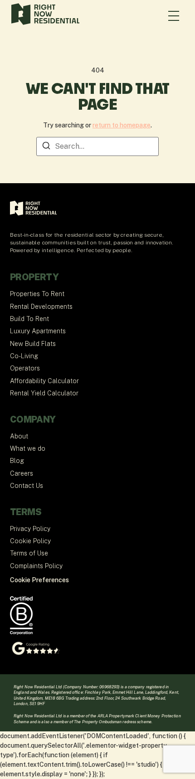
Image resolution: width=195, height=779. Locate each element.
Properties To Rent (37, 293)
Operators (25, 368)
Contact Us (26, 485)
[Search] (46, 147)
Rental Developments (41, 306)
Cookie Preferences (39, 580)
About (19, 436)
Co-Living (24, 356)
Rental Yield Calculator (44, 393)
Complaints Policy (36, 566)
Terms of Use (29, 553)
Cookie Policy (30, 541)
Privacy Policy (30, 528)
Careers (21, 473)
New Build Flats (33, 343)
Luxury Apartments (38, 331)
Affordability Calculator (44, 381)
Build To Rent (29, 318)
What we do (27, 448)
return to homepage (122, 125)
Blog (17, 460)
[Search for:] (97, 146)
